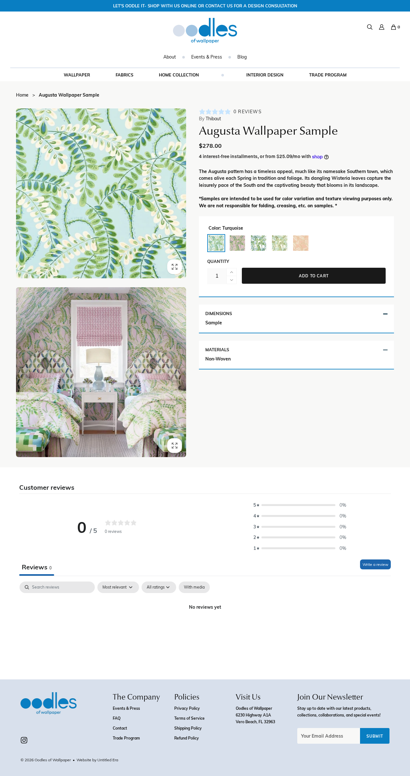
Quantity (218, 261)
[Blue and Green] (258, 243)
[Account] (381, 27)
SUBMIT (374, 736)
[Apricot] (300, 243)
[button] (299, 505)
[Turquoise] (216, 243)
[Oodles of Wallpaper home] (205, 31)
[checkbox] (194, 587)
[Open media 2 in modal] (101, 372)
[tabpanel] (205, 628)
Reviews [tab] (37, 566)
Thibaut (210, 119)
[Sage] (279, 243)
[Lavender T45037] (237, 243)
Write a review (375, 564)
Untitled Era (107, 759)
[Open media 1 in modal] (101, 193)
